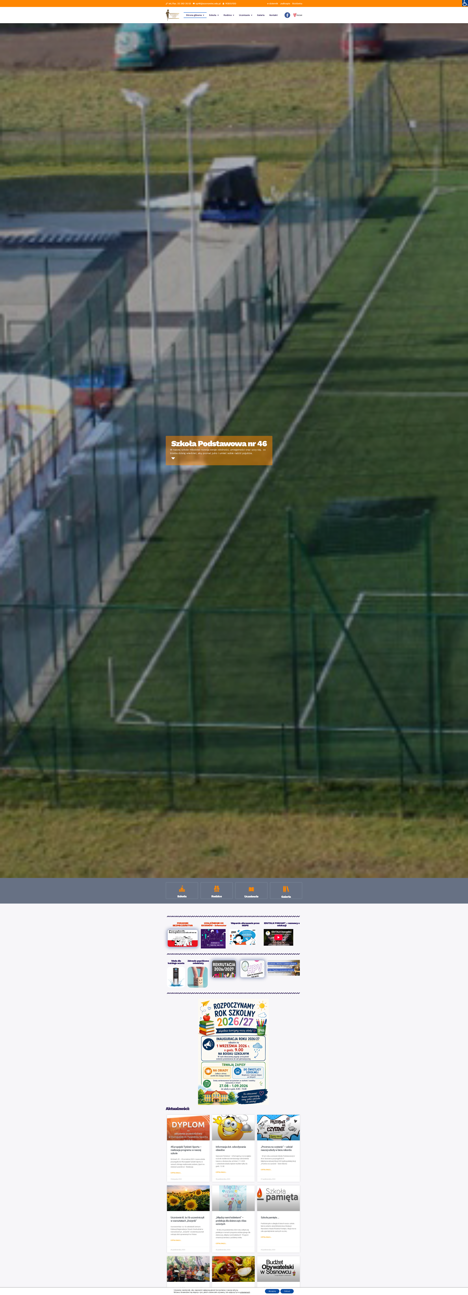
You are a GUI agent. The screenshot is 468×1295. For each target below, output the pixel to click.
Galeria (260, 15)
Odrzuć (287, 1291)
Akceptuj (272, 1291)
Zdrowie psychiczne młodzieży (198, 962)
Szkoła (212, 15)
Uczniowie (244, 15)
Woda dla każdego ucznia (176, 962)
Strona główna (194, 15)
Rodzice (228, 15)
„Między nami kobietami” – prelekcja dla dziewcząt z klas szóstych (231, 1220)
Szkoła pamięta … (270, 1217)
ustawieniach (245, 1292)
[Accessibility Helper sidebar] (465, 3)
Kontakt (273, 15)
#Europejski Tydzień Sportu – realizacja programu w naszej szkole (186, 1150)
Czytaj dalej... (176, 1173)
